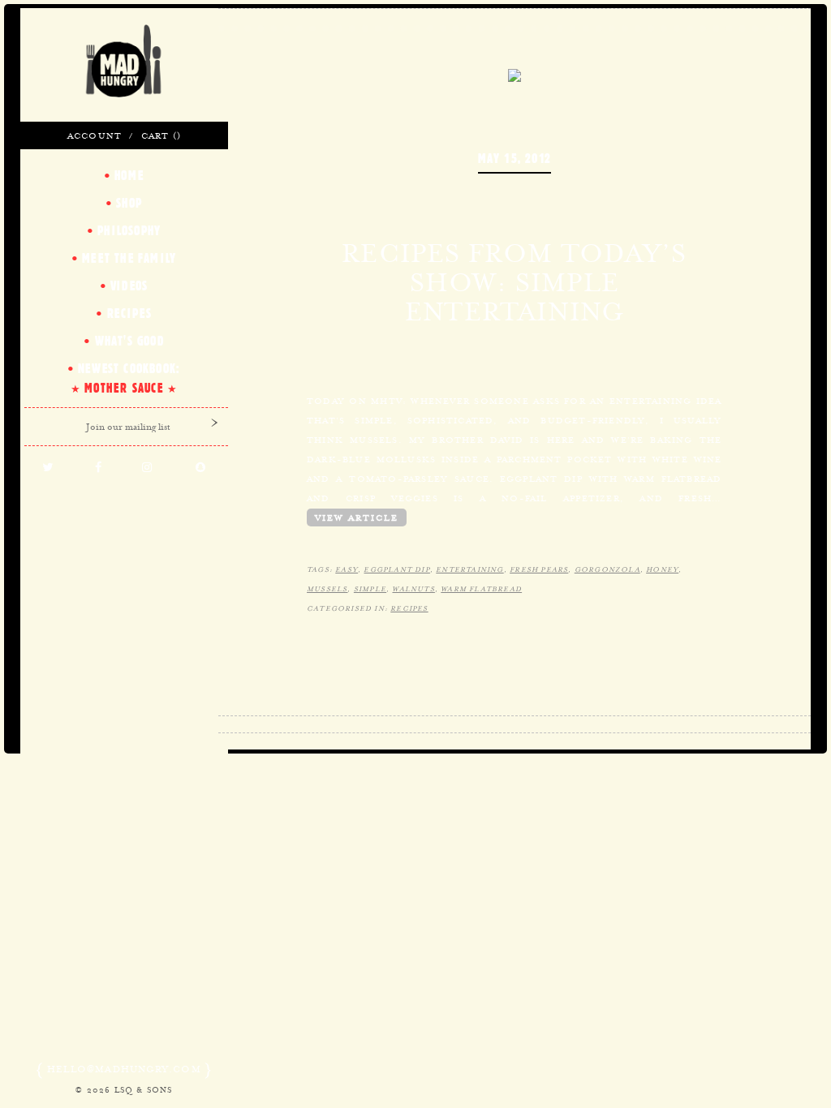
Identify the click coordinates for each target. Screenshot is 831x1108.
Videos (129, 285)
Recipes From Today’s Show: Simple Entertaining (514, 282)
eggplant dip (396, 569)
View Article (356, 517)
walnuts (413, 589)
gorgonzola (607, 569)
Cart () (161, 135)
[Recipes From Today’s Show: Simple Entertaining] (514, 74)
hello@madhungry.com (124, 1069)
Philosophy (129, 230)
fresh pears (539, 569)
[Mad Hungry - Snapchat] (201, 468)
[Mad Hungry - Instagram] (147, 468)
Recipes (409, 608)
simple (370, 589)
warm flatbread (481, 589)
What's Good (129, 341)
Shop (129, 203)
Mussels (327, 589)
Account (94, 135)
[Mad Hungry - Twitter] (48, 468)
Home (129, 175)
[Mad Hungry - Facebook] (98, 468)
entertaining (469, 569)
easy (346, 569)
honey (662, 569)
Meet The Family (129, 258)
